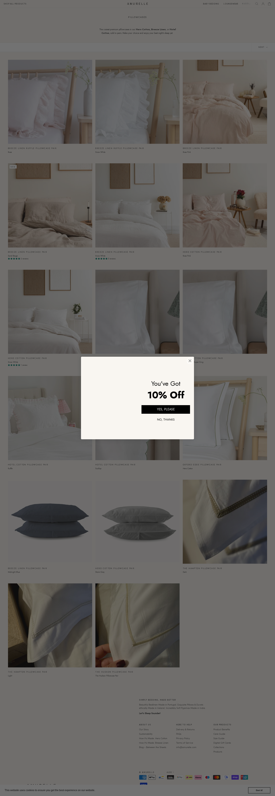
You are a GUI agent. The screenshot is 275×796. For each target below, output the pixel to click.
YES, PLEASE (166, 409)
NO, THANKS (166, 420)
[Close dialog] (190, 360)
